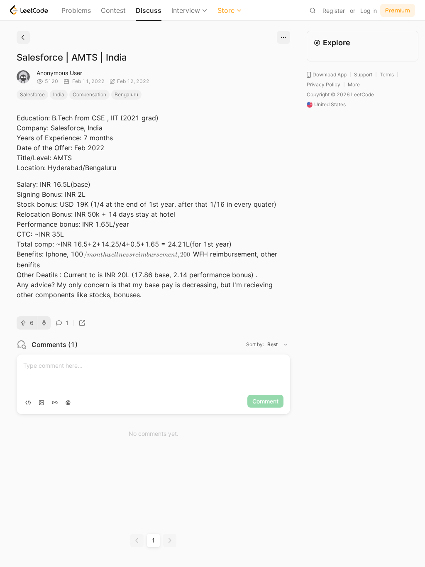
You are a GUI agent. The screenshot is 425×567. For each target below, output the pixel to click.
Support (363, 74)
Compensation (89, 94)
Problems (76, 10)
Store (225, 10)
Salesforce (32, 94)
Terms (387, 74)
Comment (265, 401)
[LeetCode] (29, 10)
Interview (185, 10)
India (58, 94)
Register (333, 10)
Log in (368, 10)
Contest (113, 10)
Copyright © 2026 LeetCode (340, 94)
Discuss (148, 10)
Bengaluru (126, 94)
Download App (330, 74)
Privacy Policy (323, 84)
